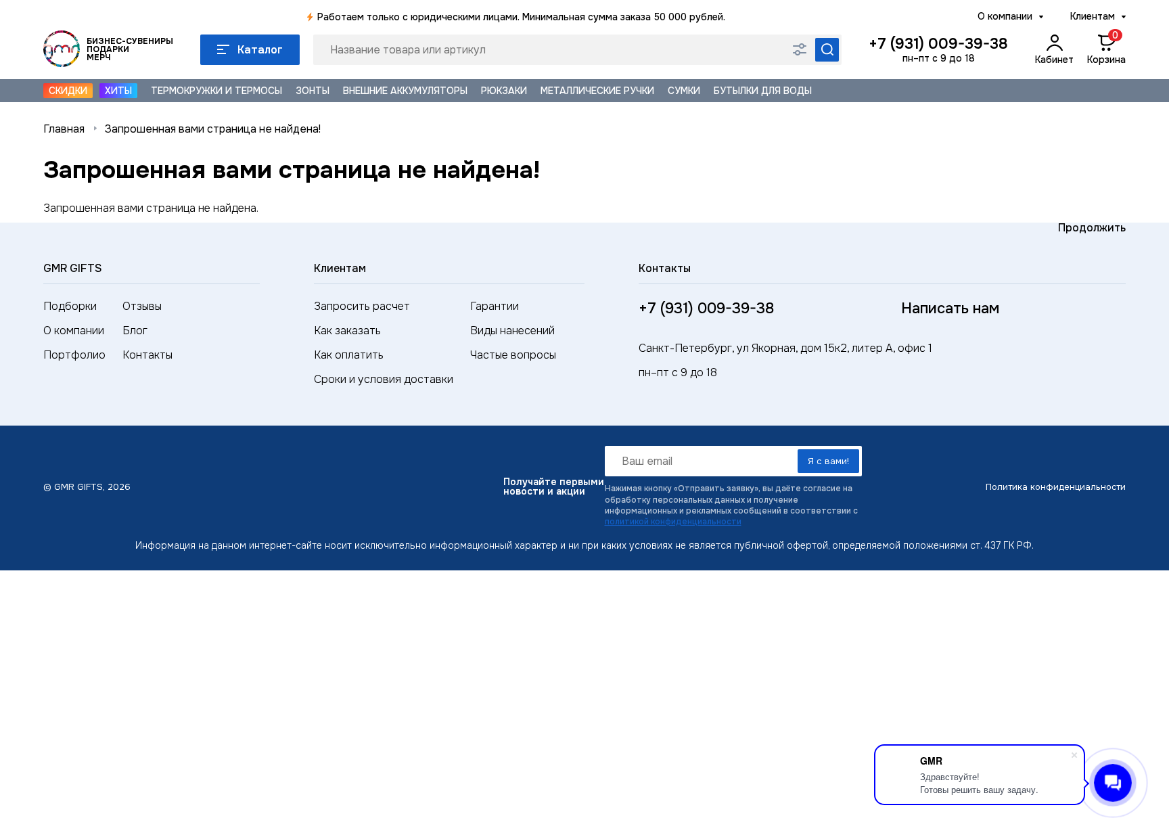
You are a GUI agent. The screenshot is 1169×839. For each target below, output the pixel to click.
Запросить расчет (362, 306)
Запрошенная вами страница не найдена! (213, 129)
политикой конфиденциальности (673, 521)
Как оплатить (349, 355)
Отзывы (142, 306)
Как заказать (347, 330)
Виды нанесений (512, 330)
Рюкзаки (504, 90)
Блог (134, 330)
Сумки (684, 90)
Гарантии (494, 306)
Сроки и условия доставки (383, 379)
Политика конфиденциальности (1056, 487)
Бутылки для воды (763, 90)
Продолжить (1092, 228)
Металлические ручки (597, 90)
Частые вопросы (513, 355)
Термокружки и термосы (216, 90)
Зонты (312, 90)
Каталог (260, 50)
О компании (1005, 16)
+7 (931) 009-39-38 (938, 44)
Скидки (68, 91)
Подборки (70, 306)
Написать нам (950, 308)
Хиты (118, 91)
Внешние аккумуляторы (405, 90)
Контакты (147, 355)
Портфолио (74, 355)
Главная (64, 129)
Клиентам (1092, 16)
